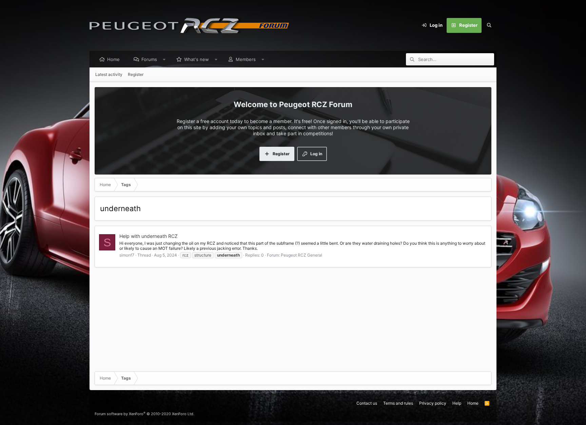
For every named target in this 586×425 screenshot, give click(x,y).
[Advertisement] (293, 318)
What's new (196, 59)
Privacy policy (432, 403)
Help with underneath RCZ (148, 236)
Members (246, 59)
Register (135, 74)
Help (456, 403)
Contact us (366, 403)
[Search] (489, 25)
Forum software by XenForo (144, 413)
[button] (164, 59)
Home (113, 59)
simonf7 (126, 255)
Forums (149, 59)
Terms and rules (398, 403)
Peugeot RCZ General (301, 255)
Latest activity (108, 74)
